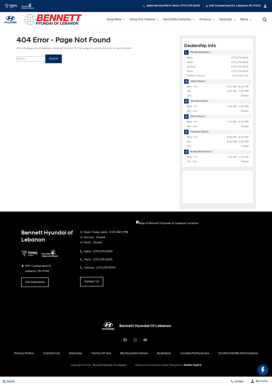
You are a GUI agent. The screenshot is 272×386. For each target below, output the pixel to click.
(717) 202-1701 (241, 75)
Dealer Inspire (193, 365)
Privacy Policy (24, 353)
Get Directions (35, 282)
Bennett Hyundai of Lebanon (109, 365)
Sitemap (75, 353)
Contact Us (51, 353)
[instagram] (135, 340)
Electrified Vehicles (177, 19)
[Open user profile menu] (265, 6)
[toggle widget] (262, 370)
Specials (225, 19)
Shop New (114, 19)
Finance (205, 19)
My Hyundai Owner (134, 353)
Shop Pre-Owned (142, 19)
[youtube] (145, 340)
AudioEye (164, 353)
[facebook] (125, 340)
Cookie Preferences (194, 353)
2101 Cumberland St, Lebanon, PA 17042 (235, 5)
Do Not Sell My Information (238, 353)
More (244, 20)
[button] (264, 19)
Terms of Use (101, 353)
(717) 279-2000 (240, 57)
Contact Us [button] (91, 281)
